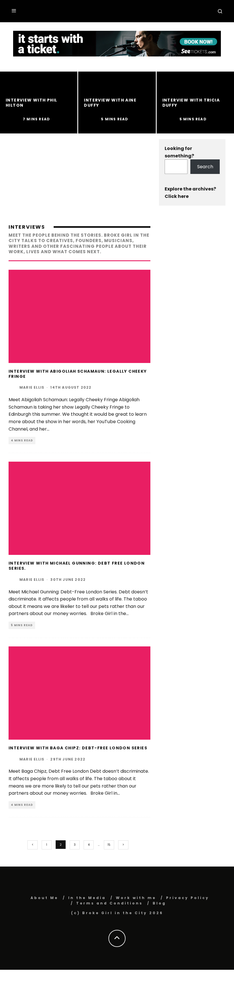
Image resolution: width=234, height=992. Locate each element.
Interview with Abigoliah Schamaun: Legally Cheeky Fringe (78, 373)
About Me (44, 897)
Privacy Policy (187, 897)
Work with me (136, 897)
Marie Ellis (31, 387)
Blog (159, 903)
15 (109, 845)
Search (205, 166)
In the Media (87, 897)
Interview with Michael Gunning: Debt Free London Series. (77, 565)
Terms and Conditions (109, 903)
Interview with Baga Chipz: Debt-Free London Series (78, 748)
